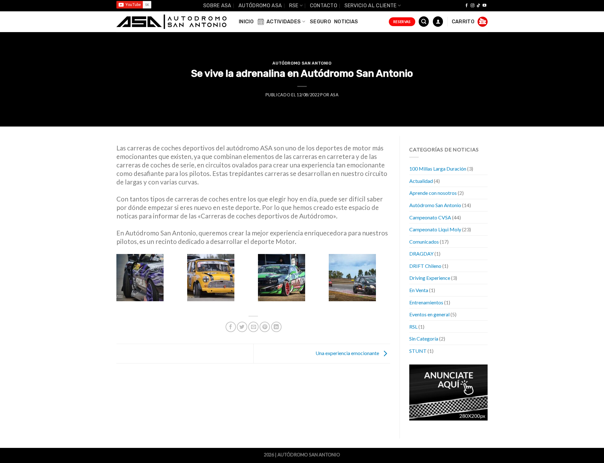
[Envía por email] (253, 327)
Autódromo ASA (260, 5)
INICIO (246, 22)
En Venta (418, 290)
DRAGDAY (421, 254)
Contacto (324, 5)
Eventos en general (429, 314)
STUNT (418, 351)
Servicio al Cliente (370, 5)
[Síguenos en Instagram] (472, 5)
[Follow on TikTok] (478, 5)
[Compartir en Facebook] (231, 327)
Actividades (283, 22)
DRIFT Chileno (425, 265)
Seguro (320, 22)
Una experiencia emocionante (348, 353)
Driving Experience (429, 278)
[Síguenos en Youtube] (484, 5)
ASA (334, 94)
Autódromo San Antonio (302, 63)
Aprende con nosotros (433, 193)
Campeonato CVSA (430, 217)
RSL (413, 326)
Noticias (346, 22)
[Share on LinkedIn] (276, 327)
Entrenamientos (426, 302)
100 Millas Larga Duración (437, 169)
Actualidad (421, 181)
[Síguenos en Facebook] (466, 5)
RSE (294, 5)
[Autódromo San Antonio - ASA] (171, 22)
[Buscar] (424, 21)
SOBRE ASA (217, 5)
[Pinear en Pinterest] (265, 327)
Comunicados (424, 241)
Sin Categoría (423, 339)
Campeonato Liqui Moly (435, 229)
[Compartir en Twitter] (242, 327)
